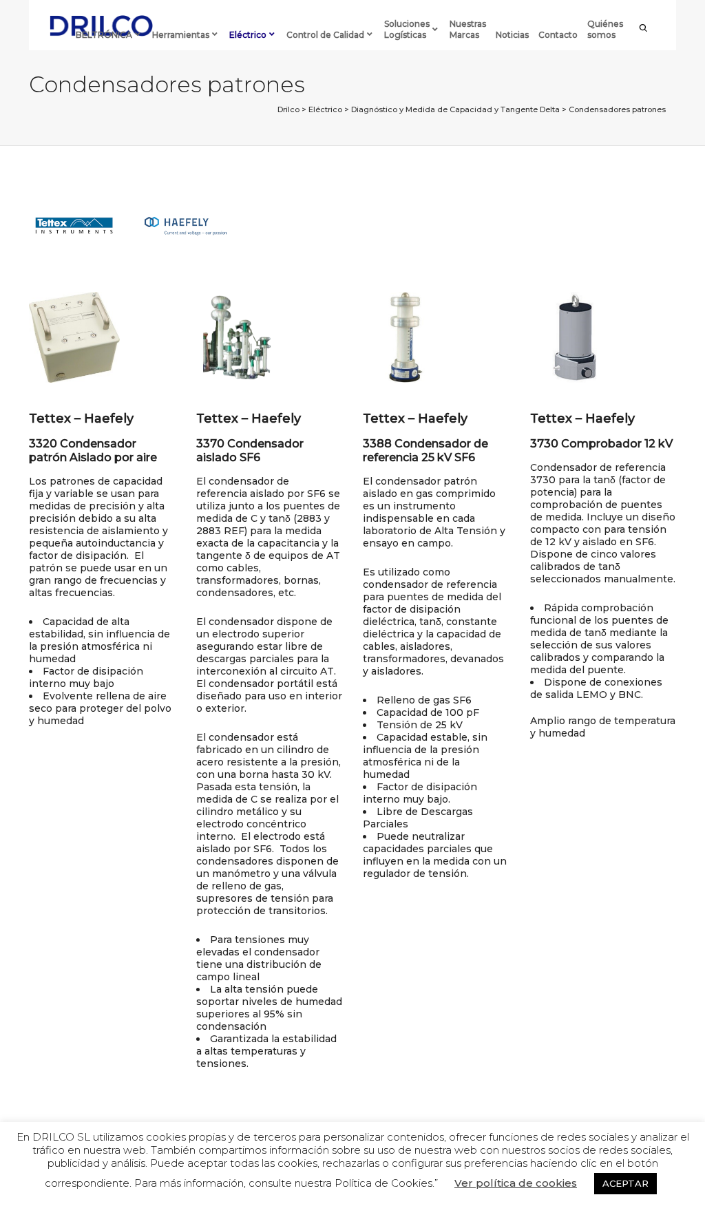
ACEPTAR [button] (625, 1183)
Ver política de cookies (515, 1183)
